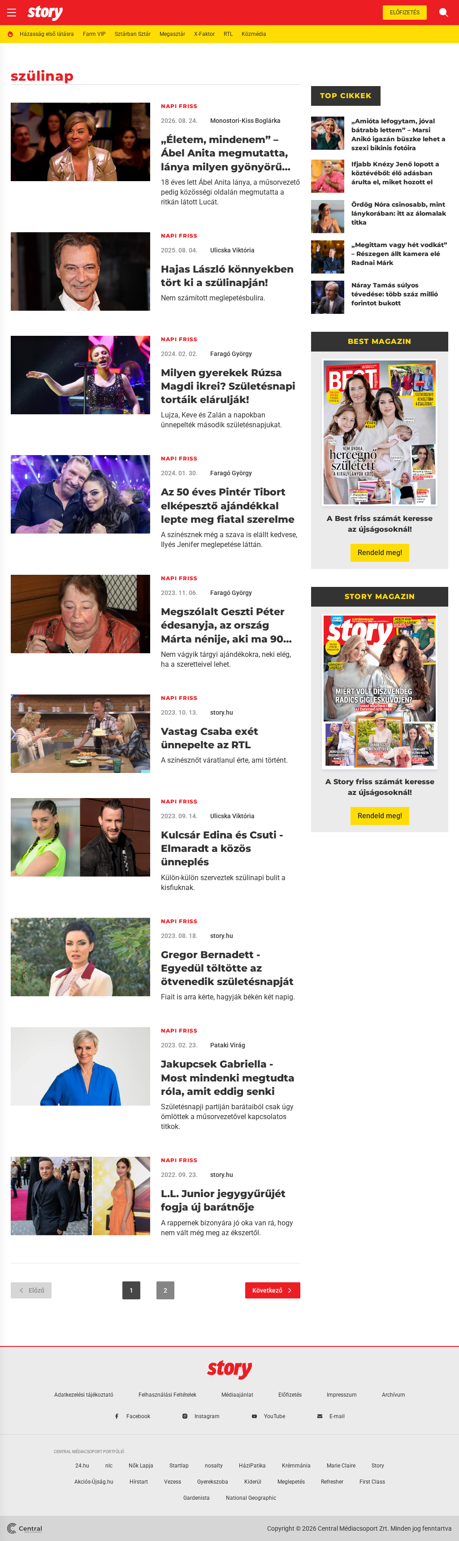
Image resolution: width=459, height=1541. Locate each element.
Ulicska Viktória (232, 250)
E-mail (337, 1416)
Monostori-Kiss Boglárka (245, 120)
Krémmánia (296, 1466)
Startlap (179, 1466)
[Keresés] (444, 12)
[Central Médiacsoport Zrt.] (24, 1528)
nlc (109, 1466)
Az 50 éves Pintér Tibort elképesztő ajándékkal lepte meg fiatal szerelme (227, 505)
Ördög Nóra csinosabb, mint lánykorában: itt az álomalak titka (398, 213)
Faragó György (231, 353)
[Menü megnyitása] (11, 12)
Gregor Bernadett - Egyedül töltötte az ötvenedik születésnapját (227, 968)
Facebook (138, 1416)
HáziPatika (252, 1466)
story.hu (221, 712)
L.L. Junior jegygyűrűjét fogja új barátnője (223, 1200)
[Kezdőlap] (45, 13)
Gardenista (196, 1498)
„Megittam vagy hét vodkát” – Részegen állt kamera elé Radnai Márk (399, 254)
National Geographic (251, 1498)
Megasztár (172, 34)
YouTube (274, 1416)
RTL (228, 34)
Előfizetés (405, 12)
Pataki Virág (227, 1045)
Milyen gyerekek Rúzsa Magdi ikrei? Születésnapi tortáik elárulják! (228, 386)
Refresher (332, 1482)
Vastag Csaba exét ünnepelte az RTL (209, 738)
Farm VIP (94, 34)
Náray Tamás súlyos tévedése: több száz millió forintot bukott (394, 294)
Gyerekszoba (212, 1482)
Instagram (207, 1416)
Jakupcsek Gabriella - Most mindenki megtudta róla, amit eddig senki (227, 1078)
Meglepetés (291, 1482)
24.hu (82, 1466)
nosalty (214, 1466)
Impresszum (342, 1395)
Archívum (393, 1395)
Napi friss (179, 106)
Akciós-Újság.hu (93, 1482)
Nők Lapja (141, 1466)
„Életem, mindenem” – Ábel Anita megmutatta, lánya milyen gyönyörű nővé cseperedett (224, 154)
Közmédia (254, 34)
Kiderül (252, 1482)
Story (378, 1466)
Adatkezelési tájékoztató (83, 1395)
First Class (372, 1482)
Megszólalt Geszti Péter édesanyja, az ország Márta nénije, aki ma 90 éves (223, 626)
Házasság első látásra (47, 34)
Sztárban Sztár (133, 34)
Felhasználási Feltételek (167, 1395)
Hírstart (139, 1482)
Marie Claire (341, 1466)
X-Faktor (204, 34)
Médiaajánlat (237, 1395)
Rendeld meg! (380, 552)
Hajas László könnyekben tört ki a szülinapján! (227, 276)
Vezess (172, 1482)
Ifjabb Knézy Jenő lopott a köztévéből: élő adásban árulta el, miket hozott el (395, 173)
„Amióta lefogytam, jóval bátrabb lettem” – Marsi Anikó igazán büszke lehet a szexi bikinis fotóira (398, 134)
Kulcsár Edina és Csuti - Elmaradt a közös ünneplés (222, 848)
